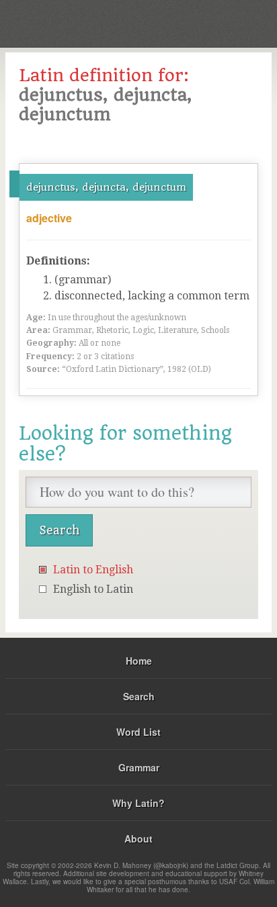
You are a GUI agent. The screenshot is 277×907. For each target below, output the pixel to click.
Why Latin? (138, 803)
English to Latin (93, 589)
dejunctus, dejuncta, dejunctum (106, 187)
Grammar (138, 767)
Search (139, 696)
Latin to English (93, 569)
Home (139, 660)
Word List (138, 731)
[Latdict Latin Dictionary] (233, 22)
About (138, 838)
